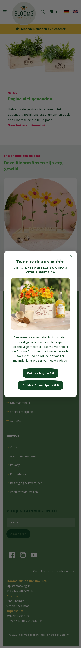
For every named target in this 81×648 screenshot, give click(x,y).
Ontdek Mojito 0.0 (40, 373)
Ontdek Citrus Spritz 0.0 (40, 385)
